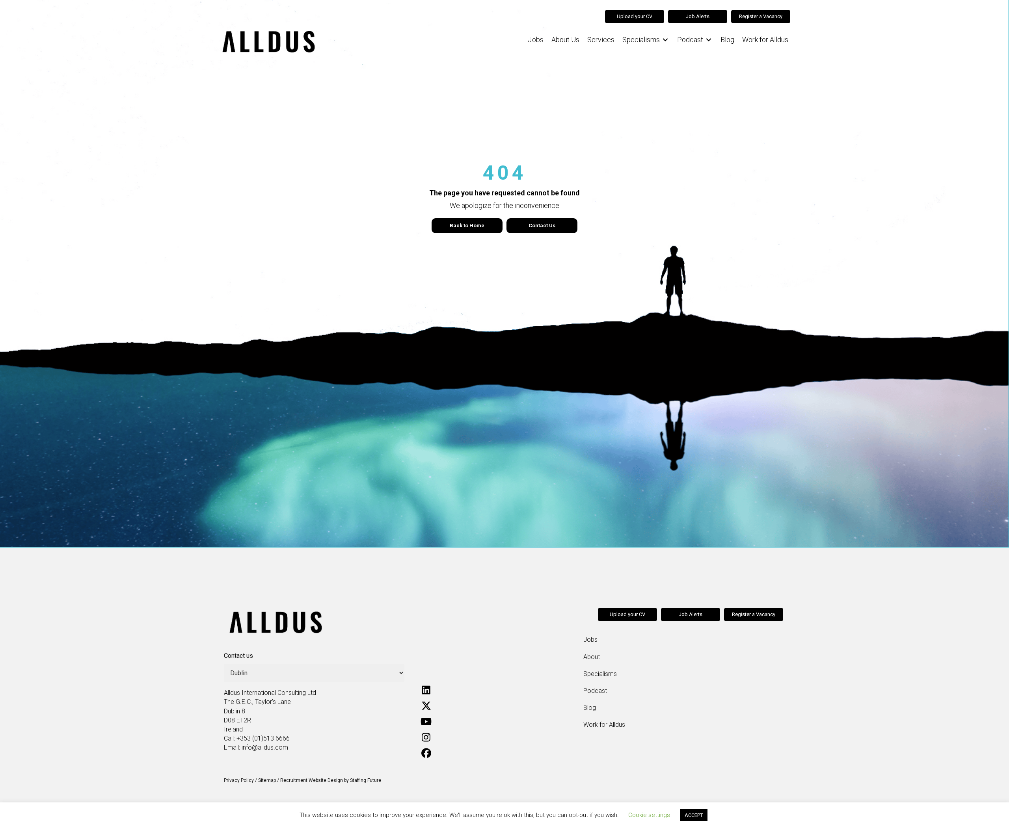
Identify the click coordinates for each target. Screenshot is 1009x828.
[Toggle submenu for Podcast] (708, 40)
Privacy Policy (239, 780)
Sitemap (267, 780)
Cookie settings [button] (649, 815)
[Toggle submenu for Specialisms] (665, 40)
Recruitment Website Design (311, 780)
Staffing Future (365, 780)
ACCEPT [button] (694, 815)
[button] (426, 690)
